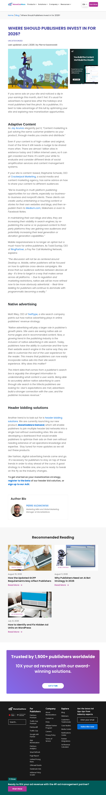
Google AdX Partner (34, 735)
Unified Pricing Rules (35, 760)
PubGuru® (34, 727)
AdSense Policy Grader (35, 773)
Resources (65, 4)
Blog (17, 15)
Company (53, 4)
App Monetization (34, 741)
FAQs (48, 722)
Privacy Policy (50, 735)
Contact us (49, 718)
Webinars (64, 716)
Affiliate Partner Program (51, 726)
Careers (48, 731)
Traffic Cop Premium (34, 722)
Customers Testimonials (66, 721)
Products (31, 4)
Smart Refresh (35, 752)
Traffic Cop (34, 731)
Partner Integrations (65, 740)
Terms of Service (49, 740)
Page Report (34, 756)
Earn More (93, 4)
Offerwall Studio (36, 765)
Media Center (66, 729)
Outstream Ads (35, 769)
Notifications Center (66, 734)
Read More (13, 585)
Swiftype (33, 314)
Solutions (42, 4)
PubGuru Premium (33, 716)
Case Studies (66, 725)
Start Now (17, 789)
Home (10, 15)
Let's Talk (53, 686)
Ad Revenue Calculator (65, 746)
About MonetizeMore (51, 713)
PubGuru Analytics (33, 747)
